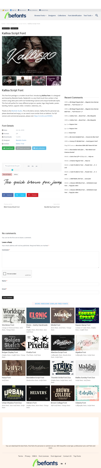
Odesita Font (80, 403)
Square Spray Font (82, 325)
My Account (23, 10)
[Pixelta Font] (38, 343)
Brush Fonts (6, 28)
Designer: (7, 140)
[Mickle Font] (63, 315)
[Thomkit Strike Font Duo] (63, 368)
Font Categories (12, 24)
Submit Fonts (44, 10)
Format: (6, 133)
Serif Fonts (62, 328)
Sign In (5, 10)
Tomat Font (72, 133)
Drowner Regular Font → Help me (80, 161)
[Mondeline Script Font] (38, 368)
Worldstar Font (8, 325)
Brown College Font (59, 403)
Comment (6, 250)
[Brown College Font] (63, 393)
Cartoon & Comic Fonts (82, 328)
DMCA (34, 456)
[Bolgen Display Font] (14, 343)
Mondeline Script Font (35, 378)
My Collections (33, 10)
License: (6, 144)
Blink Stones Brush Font (12, 207)
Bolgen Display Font (10, 352)
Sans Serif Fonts (15, 405)
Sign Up (13, 10)
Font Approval (56, 456)
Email (4, 289)
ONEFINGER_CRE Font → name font (80, 179)
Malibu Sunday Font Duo (85, 378)
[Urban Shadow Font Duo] (14, 393)
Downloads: (8, 137)
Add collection (40, 148)
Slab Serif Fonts (56, 405)
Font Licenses (44, 456)
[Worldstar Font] (14, 315)
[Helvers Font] (38, 393)
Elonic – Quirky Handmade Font (36, 326)
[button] (96, 16)
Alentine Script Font (59, 352)
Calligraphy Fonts (56, 355)
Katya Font (6, 378)
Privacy (27, 456)
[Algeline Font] (87, 343)
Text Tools (87, 15)
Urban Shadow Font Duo (12, 403)
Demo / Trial (20, 144)
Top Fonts (77, 456)
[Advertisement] (79, 59)
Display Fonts (30, 330)
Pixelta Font (31, 352)
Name (4, 281)
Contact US (67, 456)
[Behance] (62, 464)
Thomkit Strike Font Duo (61, 378)
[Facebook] (65, 464)
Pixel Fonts (29, 355)
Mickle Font (55, 325)
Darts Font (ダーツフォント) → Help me (81, 156)
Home (3, 24)
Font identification (75, 15)
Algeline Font (80, 352)
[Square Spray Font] (87, 315)
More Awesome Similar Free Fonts (51, 303)
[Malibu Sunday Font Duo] (87, 368)
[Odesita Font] (87, 393)
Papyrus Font (73, 124)
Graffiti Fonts (84, 330)
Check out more (24, 148)
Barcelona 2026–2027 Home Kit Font (86, 145)
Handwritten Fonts (32, 380)
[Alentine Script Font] (63, 343)
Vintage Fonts (10, 330)
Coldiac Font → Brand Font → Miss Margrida (83, 116)
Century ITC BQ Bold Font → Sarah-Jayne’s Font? (84, 141)
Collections (62, 15)
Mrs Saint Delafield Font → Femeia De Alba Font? (84, 137)
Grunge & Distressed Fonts (10, 328)
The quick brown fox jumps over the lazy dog (33, 181)
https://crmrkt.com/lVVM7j (43, 116)
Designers (52, 15)
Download (9, 148)
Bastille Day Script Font (52, 207)
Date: (5, 130)
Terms (20, 456)
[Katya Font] (14, 368)
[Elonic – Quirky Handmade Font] (38, 315)
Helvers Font (31, 403)
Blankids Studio (17, 111)
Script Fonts (22, 24)
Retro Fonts (39, 330)
